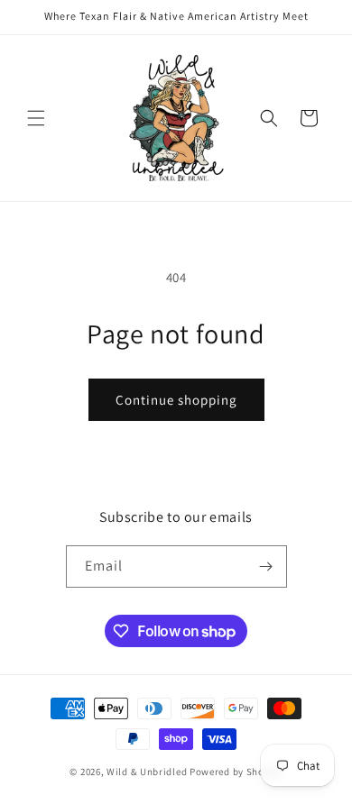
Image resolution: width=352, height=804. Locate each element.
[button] (36, 118)
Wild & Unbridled (147, 771)
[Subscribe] (266, 566)
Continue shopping (176, 399)
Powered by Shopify (236, 771)
